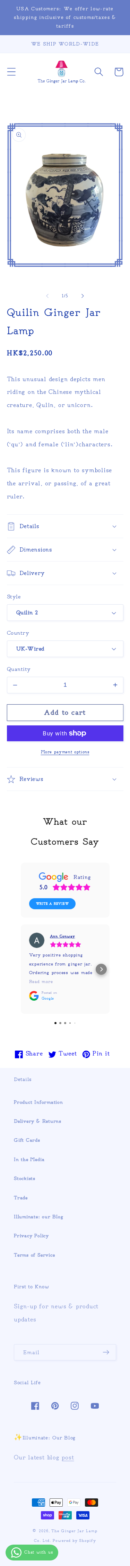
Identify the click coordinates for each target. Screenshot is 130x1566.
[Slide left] (47, 296)
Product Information (38, 1102)
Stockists (24, 1178)
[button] (11, 72)
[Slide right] (82, 296)
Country (18, 632)
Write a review (52, 904)
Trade (21, 1198)
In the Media (29, 1159)
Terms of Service (34, 1255)
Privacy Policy (31, 1235)
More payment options (65, 752)
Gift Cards (27, 1140)
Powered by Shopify (74, 1540)
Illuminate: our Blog (38, 1216)
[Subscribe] (106, 1352)
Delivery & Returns (37, 1121)
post (68, 1457)
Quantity (19, 669)
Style (14, 596)
